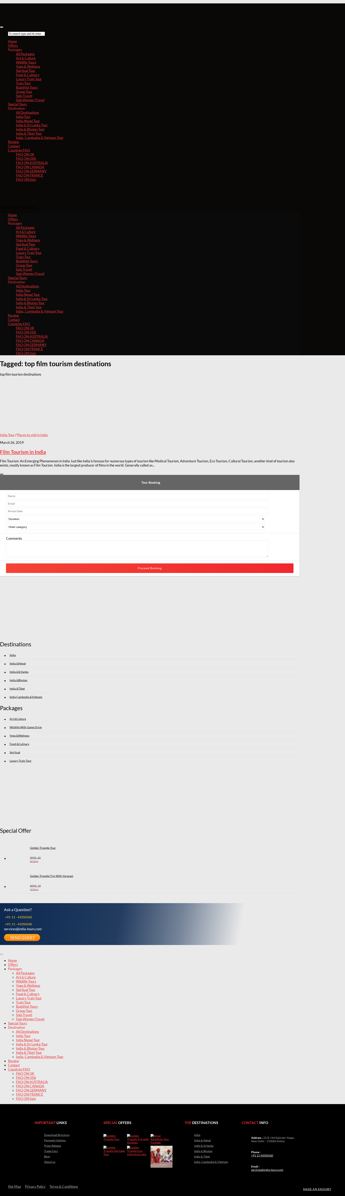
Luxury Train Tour (29, 79)
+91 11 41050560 (262, 1155)
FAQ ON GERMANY (31, 171)
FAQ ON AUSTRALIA (32, 163)
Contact (14, 146)
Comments (14, 538)
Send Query (22, 937)
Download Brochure (56, 1135)
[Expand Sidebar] (1, 474)
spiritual (15, 752)
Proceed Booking (150, 568)
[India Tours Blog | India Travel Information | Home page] (20, 18)
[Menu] (1, 27)
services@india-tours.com (267, 1169)
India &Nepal (18, 663)
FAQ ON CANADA (30, 167)
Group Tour (24, 92)
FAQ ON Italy (26, 179)
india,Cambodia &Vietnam (26, 697)
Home (12, 41)
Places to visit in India (32, 435)
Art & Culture (26, 58)
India (13, 655)
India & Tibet (202, 1156)
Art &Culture (18, 719)
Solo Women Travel (30, 100)
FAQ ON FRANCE (29, 175)
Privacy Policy (35, 1186)
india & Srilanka (203, 1145)
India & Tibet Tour (29, 133)
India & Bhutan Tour (30, 129)
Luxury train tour (21, 760)
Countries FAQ (19, 150)
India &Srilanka (19, 671)
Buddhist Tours (27, 87)
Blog (47, 1156)
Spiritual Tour (25, 71)
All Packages (25, 54)
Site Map (14, 1186)
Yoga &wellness (19, 735)
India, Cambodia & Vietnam (211, 1162)
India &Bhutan (18, 680)
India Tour (23, 117)
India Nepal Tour (28, 121)
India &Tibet (17, 688)
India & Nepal (202, 1140)
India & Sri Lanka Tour (32, 125)
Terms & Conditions (64, 1186)
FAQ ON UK (25, 154)
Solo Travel (24, 96)
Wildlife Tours (26, 62)
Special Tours (17, 104)
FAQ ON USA (26, 159)
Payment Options (55, 1140)
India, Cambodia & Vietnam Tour (39, 138)
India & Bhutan (203, 1151)
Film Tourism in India (23, 452)
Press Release (52, 1145)
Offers (13, 45)
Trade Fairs (51, 1151)
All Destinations (27, 112)
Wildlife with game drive (26, 727)
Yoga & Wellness (28, 66)
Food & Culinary (28, 75)
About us (49, 1162)
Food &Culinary (19, 744)
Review (13, 142)
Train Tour (23, 83)
